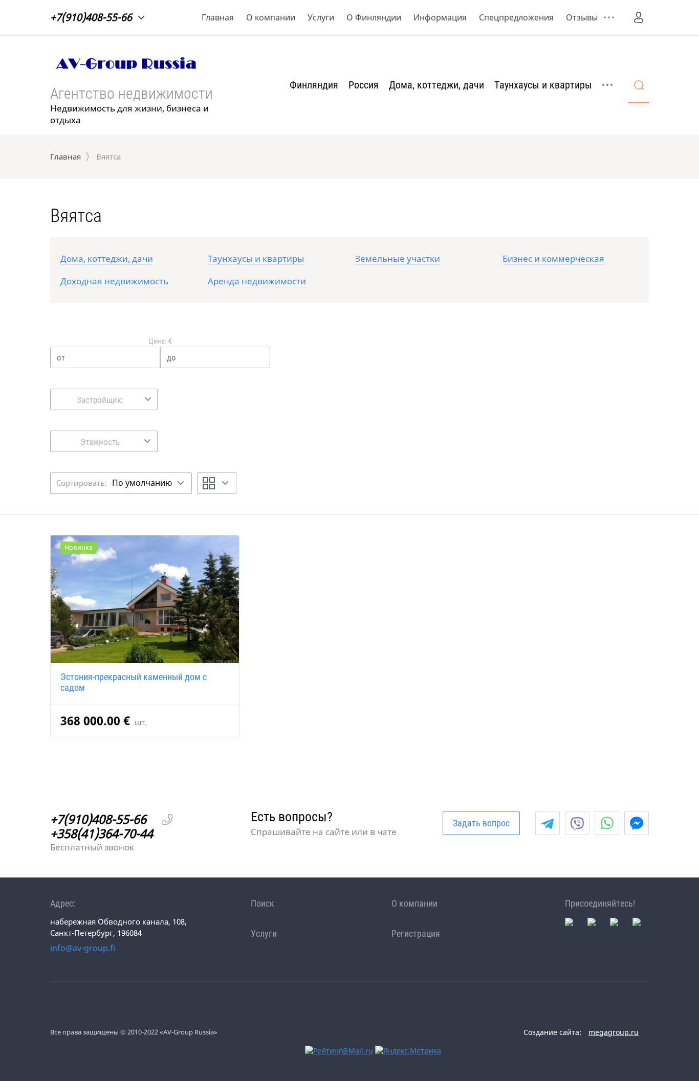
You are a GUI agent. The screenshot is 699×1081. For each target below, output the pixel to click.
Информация (440, 17)
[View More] (609, 17)
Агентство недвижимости (131, 93)
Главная (218, 17)
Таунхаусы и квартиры (543, 85)
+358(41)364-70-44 (101, 833)
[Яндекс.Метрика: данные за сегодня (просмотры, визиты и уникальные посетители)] (408, 1050)
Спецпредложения (516, 17)
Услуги (321, 17)
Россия (363, 85)
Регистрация (415, 933)
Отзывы (582, 17)
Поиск (262, 903)
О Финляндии (373, 17)
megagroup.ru (613, 1032)
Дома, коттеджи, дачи (436, 85)
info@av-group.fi (82, 948)
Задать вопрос (481, 823)
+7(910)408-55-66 (91, 17)
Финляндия (314, 85)
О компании (270, 17)
